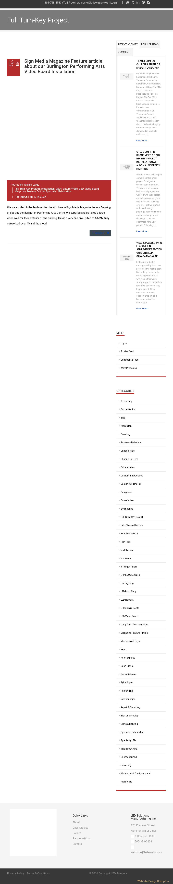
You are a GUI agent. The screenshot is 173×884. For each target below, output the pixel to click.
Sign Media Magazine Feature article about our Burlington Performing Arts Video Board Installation (64, 66)
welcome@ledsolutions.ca (92, 2)
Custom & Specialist (132, 475)
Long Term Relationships (134, 624)
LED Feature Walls (67, 188)
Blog (123, 417)
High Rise (126, 541)
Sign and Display (129, 715)
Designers (126, 492)
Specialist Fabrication (58, 191)
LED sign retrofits (130, 608)
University (126, 765)
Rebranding (127, 690)
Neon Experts (128, 657)
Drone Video (127, 500)
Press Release (128, 674)
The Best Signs (129, 748)
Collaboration (128, 467)
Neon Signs (127, 666)
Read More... (142, 140)
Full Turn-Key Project (27, 188)
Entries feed (127, 351)
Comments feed (130, 359)
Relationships (128, 699)
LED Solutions (119, 873)
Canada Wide (128, 450)
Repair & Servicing (130, 707)
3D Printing (126, 401)
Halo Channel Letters (132, 525)
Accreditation (128, 409)
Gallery (77, 833)
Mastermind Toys (130, 641)
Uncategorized (129, 757)
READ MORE (98, 233)
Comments (124, 52)
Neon (123, 649)
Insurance (126, 558)
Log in (124, 343)
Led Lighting (127, 583)
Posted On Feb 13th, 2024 (30, 196)
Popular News (150, 44)
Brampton (126, 426)
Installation (48, 188)
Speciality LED (128, 740)
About (76, 822)
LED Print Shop (129, 591)
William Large (31, 184)
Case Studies (80, 827)
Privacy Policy (16, 873)
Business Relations (131, 442)
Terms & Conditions (38, 873)
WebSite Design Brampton (153, 881)
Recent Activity (128, 44)
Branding (125, 434)
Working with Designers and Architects (136, 777)
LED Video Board (89, 188)
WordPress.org (129, 368)
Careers (77, 843)
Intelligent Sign (129, 566)
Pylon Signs (127, 682)
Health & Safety (129, 533)
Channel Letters (129, 459)
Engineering (127, 508)
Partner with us (82, 838)
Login (113, 2)
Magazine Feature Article (30, 191)
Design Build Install (131, 484)
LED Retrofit (127, 599)
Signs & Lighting (129, 724)
